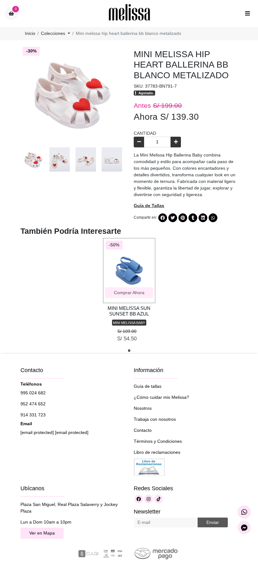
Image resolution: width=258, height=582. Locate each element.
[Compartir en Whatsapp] (213, 217)
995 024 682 (33, 392)
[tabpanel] (129, 292)
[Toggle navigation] (247, 13)
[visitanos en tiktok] (158, 499)
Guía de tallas (147, 386)
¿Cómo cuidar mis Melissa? (161, 397)
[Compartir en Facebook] (162, 217)
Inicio (30, 33)
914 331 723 (33, 414)
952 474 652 (33, 403)
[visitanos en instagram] (148, 499)
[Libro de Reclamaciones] (149, 466)
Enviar (212, 522)
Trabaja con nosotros (155, 419)
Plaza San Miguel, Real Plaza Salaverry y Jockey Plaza (69, 507)
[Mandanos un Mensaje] (244, 527)
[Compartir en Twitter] (172, 217)
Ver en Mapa (42, 532)
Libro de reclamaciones (157, 452)
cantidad (145, 133)
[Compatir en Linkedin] (203, 217)
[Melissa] (129, 13)
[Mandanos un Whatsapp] (244, 512)
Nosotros (143, 408)
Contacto (143, 430)
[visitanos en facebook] (138, 499)
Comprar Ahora (129, 292)
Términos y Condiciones (158, 441)
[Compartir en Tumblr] (192, 217)
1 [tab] (129, 350)
